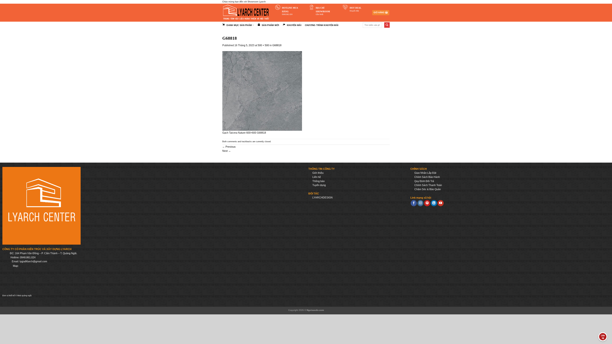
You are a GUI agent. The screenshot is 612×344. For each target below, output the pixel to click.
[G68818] (262, 91)
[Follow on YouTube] (440, 203)
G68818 (276, 45)
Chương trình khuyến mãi (321, 25)
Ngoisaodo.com (315, 310)
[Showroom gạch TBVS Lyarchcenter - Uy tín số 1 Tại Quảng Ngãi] (246, 13)
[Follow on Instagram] (420, 203)
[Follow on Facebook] (414, 203)
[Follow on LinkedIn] (434, 203)
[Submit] (387, 25)
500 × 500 (263, 45)
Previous (229, 146)
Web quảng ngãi (24, 295)
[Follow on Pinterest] (427, 203)
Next (226, 151)
